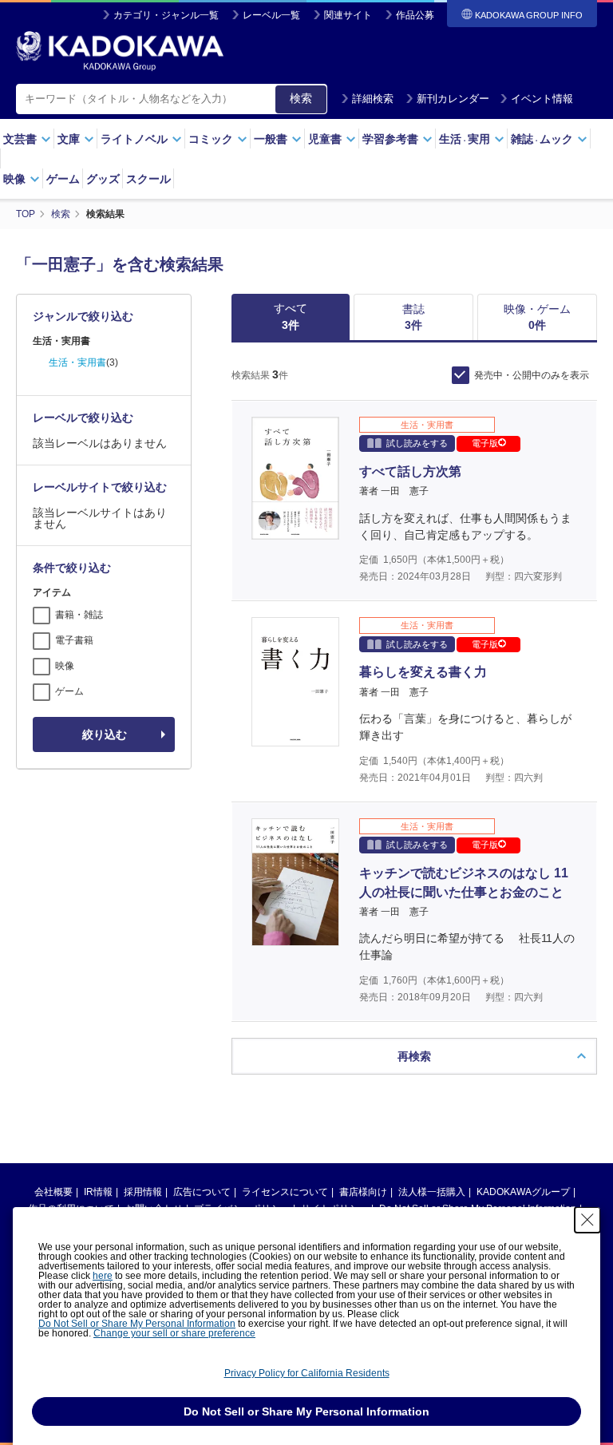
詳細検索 (373, 99)
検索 (301, 98)
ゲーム (63, 178)
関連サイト (348, 15)
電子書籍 (74, 640)
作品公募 (415, 15)
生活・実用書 (77, 362)
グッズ (103, 178)
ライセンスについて (285, 1192)
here (103, 1276)
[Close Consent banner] (587, 1220)
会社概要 (53, 1192)
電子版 (485, 443)
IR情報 (98, 1192)
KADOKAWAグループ (523, 1192)
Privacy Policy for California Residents (307, 1373)
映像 (64, 665)
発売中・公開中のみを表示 (531, 375)
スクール (148, 178)
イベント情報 (542, 99)
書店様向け (363, 1192)
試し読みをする (417, 443)
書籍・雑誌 (79, 614)
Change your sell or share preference (174, 1333)
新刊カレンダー (453, 99)
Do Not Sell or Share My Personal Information (136, 1323)
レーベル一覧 (271, 15)
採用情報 (143, 1192)
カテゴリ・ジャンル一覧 (166, 15)
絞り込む (104, 734)
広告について (202, 1192)
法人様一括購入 (431, 1192)
